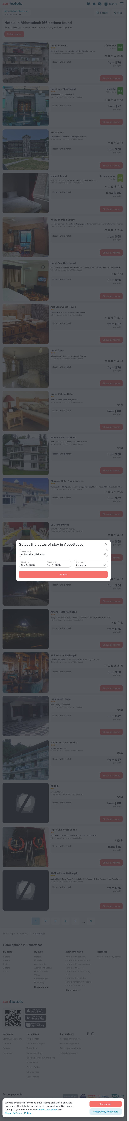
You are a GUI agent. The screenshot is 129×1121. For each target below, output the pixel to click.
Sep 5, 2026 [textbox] (28, 565)
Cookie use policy (47, 1109)
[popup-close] (106, 544)
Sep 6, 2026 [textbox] (54, 565)
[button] (105, 554)
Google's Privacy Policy (18, 1113)
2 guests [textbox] (81, 565)
